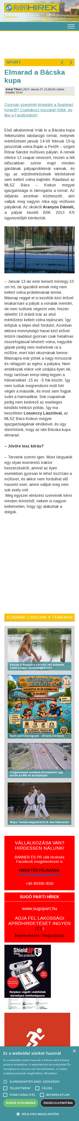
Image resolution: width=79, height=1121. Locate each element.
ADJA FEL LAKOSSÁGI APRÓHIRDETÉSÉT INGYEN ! (39, 923)
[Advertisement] (39, 44)
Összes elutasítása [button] (58, 1103)
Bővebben (50, 1073)
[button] (39, 1114)
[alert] (39, 1083)
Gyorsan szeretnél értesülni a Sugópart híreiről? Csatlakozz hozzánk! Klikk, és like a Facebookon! (38, 110)
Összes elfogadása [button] (21, 1103)
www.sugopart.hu (39, 908)
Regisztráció (53, 936)
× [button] (74, 1051)
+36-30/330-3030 (39, 883)
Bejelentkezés (27, 936)
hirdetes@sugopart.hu (39, 875)
